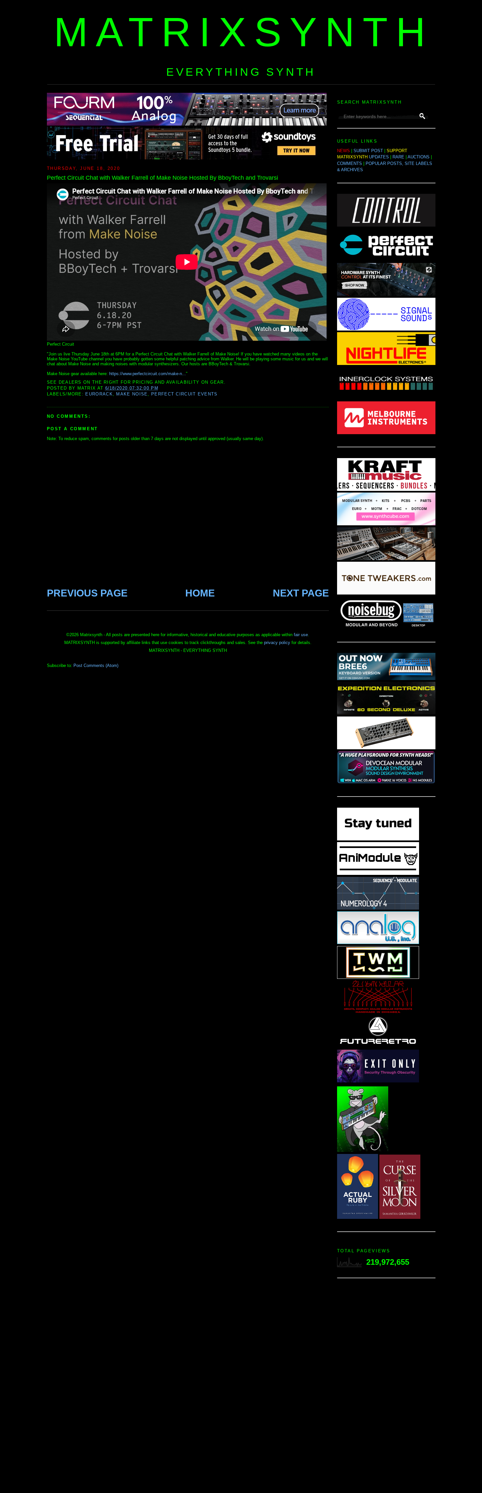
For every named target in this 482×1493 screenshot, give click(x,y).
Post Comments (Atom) (95, 665)
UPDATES (379, 156)
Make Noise (132, 394)
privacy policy (277, 642)
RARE (398, 156)
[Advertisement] (386, 1387)
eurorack (98, 394)
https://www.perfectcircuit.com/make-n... (147, 373)
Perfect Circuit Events (184, 394)
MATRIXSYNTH (243, 32)
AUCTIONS (419, 156)
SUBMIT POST (368, 150)
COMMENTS (349, 163)
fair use (301, 634)
